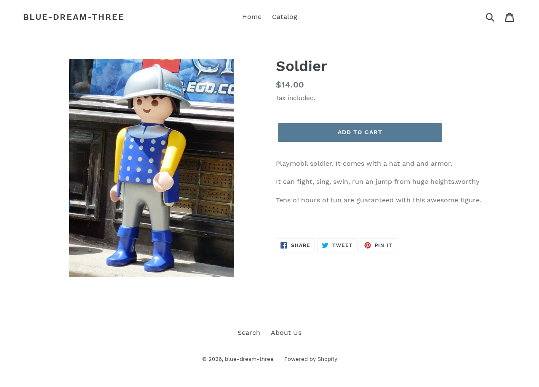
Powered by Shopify (310, 359)
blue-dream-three (74, 17)
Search (248, 333)
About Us (286, 333)
